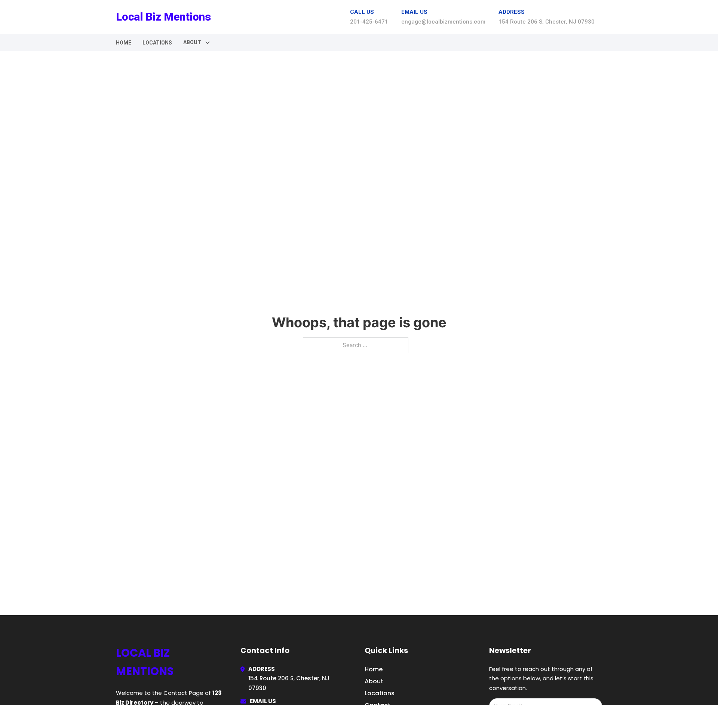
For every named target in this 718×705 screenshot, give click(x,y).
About (374, 681)
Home (123, 43)
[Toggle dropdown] (207, 42)
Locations (157, 43)
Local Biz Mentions (163, 16)
